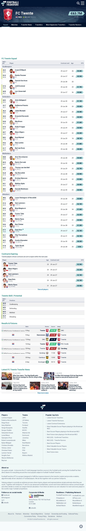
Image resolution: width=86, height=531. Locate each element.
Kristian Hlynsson (21, 178)
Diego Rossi (5, 423)
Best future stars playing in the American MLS (62, 434)
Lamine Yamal (6, 453)
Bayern (24, 453)
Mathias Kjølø (20, 183)
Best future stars (52, 452)
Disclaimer (51, 516)
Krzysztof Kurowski (22, 116)
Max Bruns (18, 121)
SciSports (62, 478)
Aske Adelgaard (20, 100)
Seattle (24, 428)
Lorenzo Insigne (7, 418)
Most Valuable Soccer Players (57, 446)
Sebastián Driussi (7, 433)
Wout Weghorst (20, 208)
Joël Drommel (20, 86)
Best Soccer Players (53, 443)
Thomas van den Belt (22, 167)
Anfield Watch (61, 505)
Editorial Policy (73, 514)
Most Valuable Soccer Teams (56, 449)
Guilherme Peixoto (21, 105)
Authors (59, 516)
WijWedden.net (61, 503)
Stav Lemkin (19, 142)
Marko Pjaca (19, 219)
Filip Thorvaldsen (21, 235)
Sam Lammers (20, 203)
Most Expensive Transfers (55, 25)
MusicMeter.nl (77, 500)
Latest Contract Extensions (56, 423)
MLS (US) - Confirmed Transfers (57, 437)
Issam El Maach (20, 70)
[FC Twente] (8, 14)
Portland (25, 425)
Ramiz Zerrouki (20, 162)
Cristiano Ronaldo (7, 445)
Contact (47, 514)
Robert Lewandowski (8, 440)
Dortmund (25, 435)
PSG (23, 450)
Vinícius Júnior (6, 448)
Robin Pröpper (20, 126)
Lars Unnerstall (20, 91)
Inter (23, 448)
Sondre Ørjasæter (21, 240)
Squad (5, 25)
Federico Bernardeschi (9, 420)
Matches (14, 25)
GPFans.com (77, 498)
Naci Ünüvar (19, 224)
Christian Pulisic (7, 450)
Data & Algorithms (37, 514)
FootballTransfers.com (63, 495)
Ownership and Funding (59, 514)
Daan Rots (18, 230)
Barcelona (25, 445)
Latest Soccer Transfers (55, 418)
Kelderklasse (77, 503)
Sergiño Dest (6, 455)
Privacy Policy (42, 516)
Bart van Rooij (20, 148)
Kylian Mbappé (7, 443)
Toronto (25, 423)
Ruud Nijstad (19, 137)
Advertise (26, 514)
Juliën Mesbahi (20, 110)
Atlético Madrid (27, 455)
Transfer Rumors (75, 25)
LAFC (24, 418)
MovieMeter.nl (61, 500)
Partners (18, 514)
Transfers (39, 25)
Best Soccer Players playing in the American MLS (63, 431)
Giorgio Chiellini (7, 430)
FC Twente (24, 13)
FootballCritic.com (78, 495)
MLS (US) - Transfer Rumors (56, 440)
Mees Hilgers (19, 132)
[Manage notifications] (81, 526)
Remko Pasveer (20, 75)
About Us (11, 514)
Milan (24, 440)
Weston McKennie (7, 458)
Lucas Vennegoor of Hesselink (25, 197)
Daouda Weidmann (21, 189)
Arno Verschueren (21, 157)
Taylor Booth (19, 245)
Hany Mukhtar (6, 425)
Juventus (25, 438)
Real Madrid (26, 443)
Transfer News (26, 25)
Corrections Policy (30, 516)
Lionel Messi (6, 435)
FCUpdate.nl (60, 498)
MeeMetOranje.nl (78, 505)
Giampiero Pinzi (7, 438)
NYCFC (24, 430)
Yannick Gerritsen (21, 80)
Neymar (4, 460)
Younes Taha (19, 213)
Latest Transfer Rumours (55, 420)
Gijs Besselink (20, 173)
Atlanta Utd (26, 433)
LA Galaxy (25, 420)
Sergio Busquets (7, 428)
